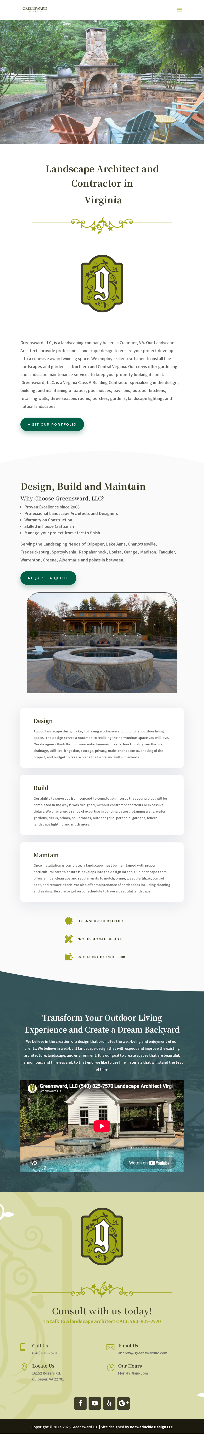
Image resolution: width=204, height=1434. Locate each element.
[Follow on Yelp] (109, 1403)
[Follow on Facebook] (80, 1403)
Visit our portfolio (52, 424)
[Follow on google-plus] (123, 1403)
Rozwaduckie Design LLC (151, 1426)
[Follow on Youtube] (95, 1403)
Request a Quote (48, 578)
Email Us (128, 1345)
